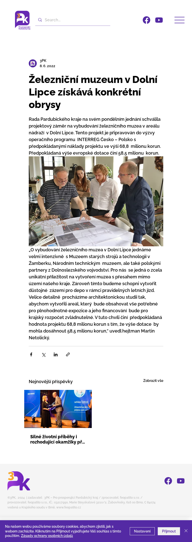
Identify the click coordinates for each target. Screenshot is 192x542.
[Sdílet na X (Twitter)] (43, 354)
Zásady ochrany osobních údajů (47, 536)
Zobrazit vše (153, 381)
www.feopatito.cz (68, 507)
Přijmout (169, 531)
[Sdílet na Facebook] (31, 354)
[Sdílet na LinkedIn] (55, 354)
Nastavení (142, 531)
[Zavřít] (186, 531)
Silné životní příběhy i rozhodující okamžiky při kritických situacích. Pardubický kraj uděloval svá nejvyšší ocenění (57, 439)
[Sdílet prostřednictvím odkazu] (68, 354)
